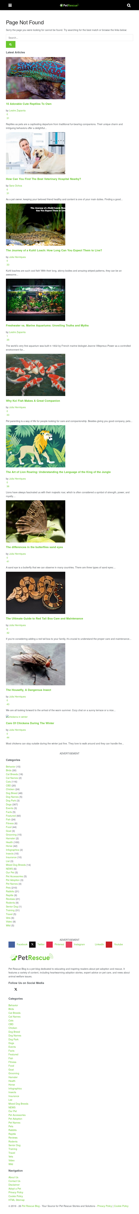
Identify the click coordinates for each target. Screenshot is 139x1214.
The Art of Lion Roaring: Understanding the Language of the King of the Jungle (58, 472)
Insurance (11, 857)
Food (9, 827)
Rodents (10, 902)
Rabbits (10, 891)
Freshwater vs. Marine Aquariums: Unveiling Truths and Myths (47, 325)
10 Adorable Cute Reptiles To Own (29, 104)
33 (7, 264)
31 (7, 118)
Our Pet (10, 872)
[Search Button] (129, 5)
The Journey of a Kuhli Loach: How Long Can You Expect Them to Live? (54, 250)
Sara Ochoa (15, 185)
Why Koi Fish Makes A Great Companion (33, 401)
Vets (8, 917)
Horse (9, 846)
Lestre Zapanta (17, 110)
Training (10, 910)
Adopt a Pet (14, 1188)
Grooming (11, 834)
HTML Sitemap (16, 1200)
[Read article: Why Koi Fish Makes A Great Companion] (69, 375)
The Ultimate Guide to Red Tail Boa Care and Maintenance (44, 618)
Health (9, 842)
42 (7, 632)
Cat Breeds (12, 774)
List (8, 861)
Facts (9, 812)
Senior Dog (12, 906)
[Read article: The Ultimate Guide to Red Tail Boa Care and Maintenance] (69, 593)
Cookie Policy (15, 1196)
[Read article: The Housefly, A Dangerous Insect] (69, 664)
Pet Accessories (14, 876)
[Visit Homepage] (69, 5)
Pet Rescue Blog (31, 1206)
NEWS (9, 868)
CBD (8, 785)
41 (7, 561)
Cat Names (12, 778)
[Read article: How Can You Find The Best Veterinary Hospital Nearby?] (69, 153)
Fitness (10, 823)
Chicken (10, 789)
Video (9, 921)
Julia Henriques (17, 257)
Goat (8, 831)
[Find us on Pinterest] (22, 989)
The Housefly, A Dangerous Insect (28, 690)
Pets (8, 887)
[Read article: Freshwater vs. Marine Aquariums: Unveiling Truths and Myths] (69, 300)
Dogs (9, 804)
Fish (8, 819)
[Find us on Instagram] (27, 989)
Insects (10, 853)
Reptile (9, 895)
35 (7, 339)
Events (9, 808)
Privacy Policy (15, 1192)
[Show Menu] (10, 5)
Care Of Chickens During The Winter (30, 723)
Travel (9, 914)
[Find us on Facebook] (9, 989)
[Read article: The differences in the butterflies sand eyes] (69, 521)
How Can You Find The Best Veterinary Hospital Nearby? (43, 179)
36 (7, 486)
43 (7, 704)
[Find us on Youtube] (33, 989)
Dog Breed (11, 793)
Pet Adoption (13, 880)
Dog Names (12, 796)
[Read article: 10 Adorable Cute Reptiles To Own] (69, 78)
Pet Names (12, 883)
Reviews (10, 899)
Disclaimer (14, 1184)
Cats (8, 781)
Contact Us (14, 1181)
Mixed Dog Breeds (16, 864)
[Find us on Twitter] (15, 989)
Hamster (10, 838)
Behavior (10, 766)
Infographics (12, 849)
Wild (8, 925)
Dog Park (11, 800)
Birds (8, 770)
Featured (11, 815)
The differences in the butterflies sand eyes (34, 547)
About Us (13, 1177)
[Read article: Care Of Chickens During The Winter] (69, 716)
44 (7, 737)
